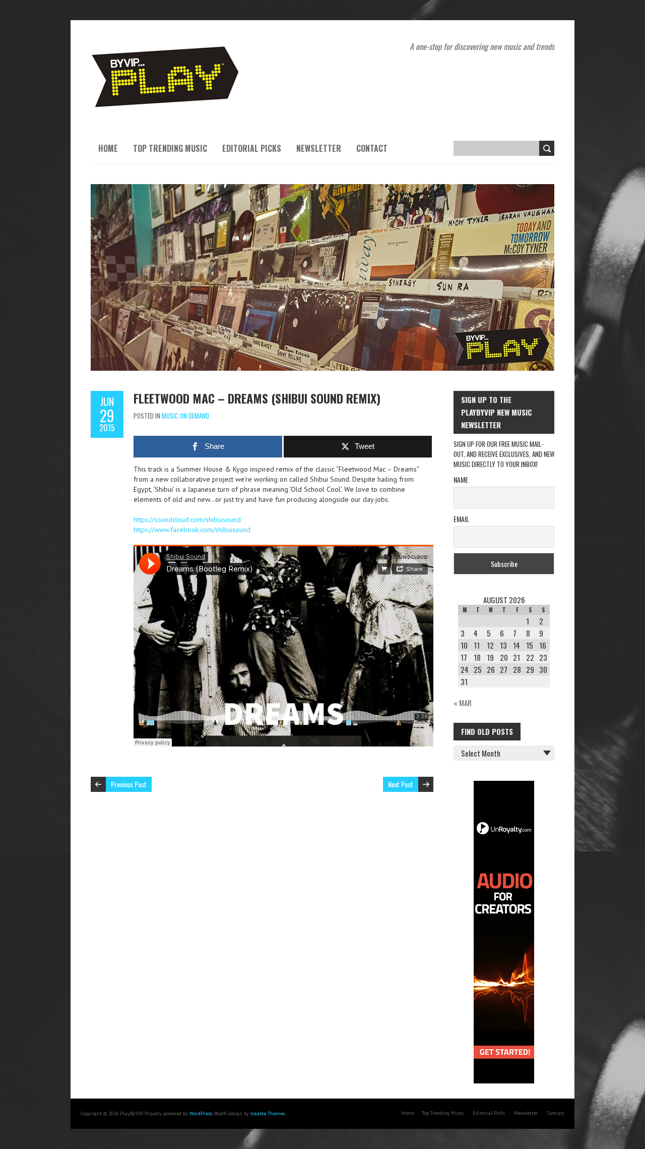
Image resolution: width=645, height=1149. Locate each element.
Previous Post (129, 784)
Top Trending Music (170, 148)
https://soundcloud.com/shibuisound (187, 519)
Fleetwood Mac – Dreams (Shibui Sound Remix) (257, 398)
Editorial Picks (251, 148)
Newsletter (318, 148)
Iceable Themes (267, 1113)
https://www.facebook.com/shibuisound (192, 529)
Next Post (400, 784)
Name (461, 479)
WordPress (200, 1113)
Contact (372, 148)
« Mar (463, 702)
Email (461, 518)
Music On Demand (185, 416)
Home (108, 148)
